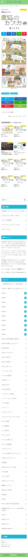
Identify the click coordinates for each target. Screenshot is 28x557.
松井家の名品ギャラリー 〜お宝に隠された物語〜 (13, 509)
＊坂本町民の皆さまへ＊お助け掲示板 (12, 284)
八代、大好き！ (6, 476)
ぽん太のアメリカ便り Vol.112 (10, 215)
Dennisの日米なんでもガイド (10, 343)
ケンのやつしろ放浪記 (8, 393)
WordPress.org (5, 546)
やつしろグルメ (6, 229)
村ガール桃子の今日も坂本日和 (10, 503)
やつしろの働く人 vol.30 (8, 269)
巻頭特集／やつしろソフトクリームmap (13, 211)
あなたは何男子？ (7, 361)
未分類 (3, 499)
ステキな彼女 (5, 403)
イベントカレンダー (7, 371)
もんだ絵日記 (5, 430)
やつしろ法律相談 (7, 220)
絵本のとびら (5, 524)
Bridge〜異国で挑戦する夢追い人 (11, 339)
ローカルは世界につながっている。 (12, 453)
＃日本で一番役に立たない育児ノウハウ (13, 288)
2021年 (4, 311)
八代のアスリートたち (8, 481)
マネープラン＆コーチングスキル (11, 224)
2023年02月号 (6, 93)
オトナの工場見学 (7, 375)
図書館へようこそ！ (7, 485)
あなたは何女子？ (7, 357)
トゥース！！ (5, 407)
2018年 (4, 297)
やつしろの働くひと (7, 439)
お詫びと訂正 (5, 384)
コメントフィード (6, 544)
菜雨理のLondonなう (7, 528)
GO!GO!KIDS (5, 348)
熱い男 (3, 514)
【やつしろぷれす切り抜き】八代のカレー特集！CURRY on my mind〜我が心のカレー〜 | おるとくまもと (13, 245)
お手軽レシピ (5, 380)
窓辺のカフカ (14, 93)
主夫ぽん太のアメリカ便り (9, 467)
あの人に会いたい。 (7, 366)
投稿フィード (5, 542)
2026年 (4, 334)
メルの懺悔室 (5, 426)
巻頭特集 (4, 494)
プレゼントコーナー (7, 412)
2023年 (4, 320)
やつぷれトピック (7, 448)
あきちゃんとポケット (8, 352)
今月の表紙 (5, 471)
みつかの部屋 (5, 421)
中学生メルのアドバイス (8, 458)
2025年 (4, 329)
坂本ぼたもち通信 (7, 490)
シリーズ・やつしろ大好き (9, 398)
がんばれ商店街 (6, 389)
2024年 (4, 325)
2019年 (4, 302)
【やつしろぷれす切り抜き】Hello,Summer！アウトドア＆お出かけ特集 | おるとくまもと (13, 263)
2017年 (4, 293)
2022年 (4, 316)
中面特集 (4, 462)
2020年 (4, 307)
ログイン (3, 540)
